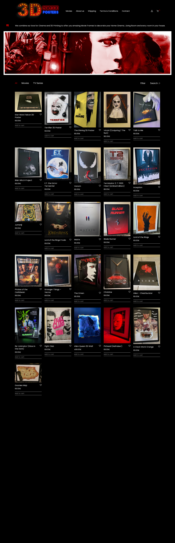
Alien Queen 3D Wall (83, 346)
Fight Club (49, 346)
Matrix (77, 239)
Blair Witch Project (23, 180)
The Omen (79, 293)
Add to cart (19, 125)
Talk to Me (138, 130)
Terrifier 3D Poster (53, 127)
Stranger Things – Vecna (53, 290)
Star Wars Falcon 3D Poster (24, 116)
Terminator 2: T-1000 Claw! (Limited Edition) (114, 184)
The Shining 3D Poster (84, 130)
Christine (108, 292)
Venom (77, 186)
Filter (142, 83)
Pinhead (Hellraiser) (113, 346)
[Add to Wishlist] (40, 115)
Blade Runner (110, 239)
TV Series (38, 83)
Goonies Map (21, 385)
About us (80, 11)
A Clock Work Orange (143, 347)
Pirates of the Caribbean (21, 290)
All (16, 83)
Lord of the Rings (141, 237)
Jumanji (18, 224)
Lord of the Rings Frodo (55, 240)
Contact (126, 11)
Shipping (92, 11)
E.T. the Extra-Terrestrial (51, 184)
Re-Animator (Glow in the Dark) (25, 347)
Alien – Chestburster (143, 293)
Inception (137, 187)
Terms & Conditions (109, 11)
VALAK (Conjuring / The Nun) (114, 131)
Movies (69, 11)
